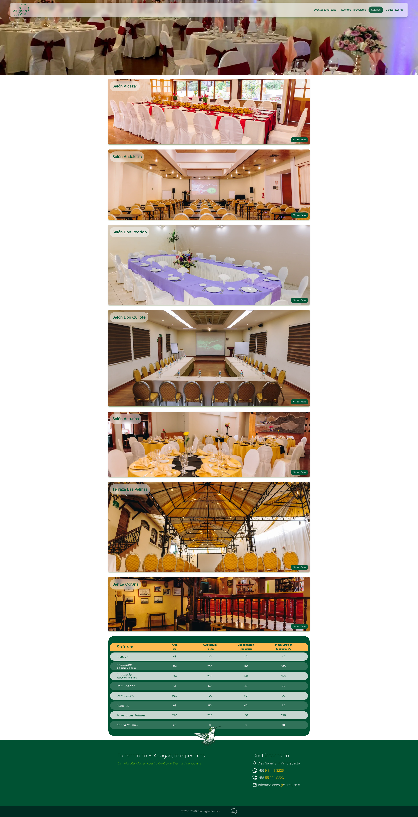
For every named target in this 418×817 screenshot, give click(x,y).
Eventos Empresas (325, 9)
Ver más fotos (299, 139)
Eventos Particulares (353, 9)
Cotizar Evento (395, 9)
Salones (376, 9)
